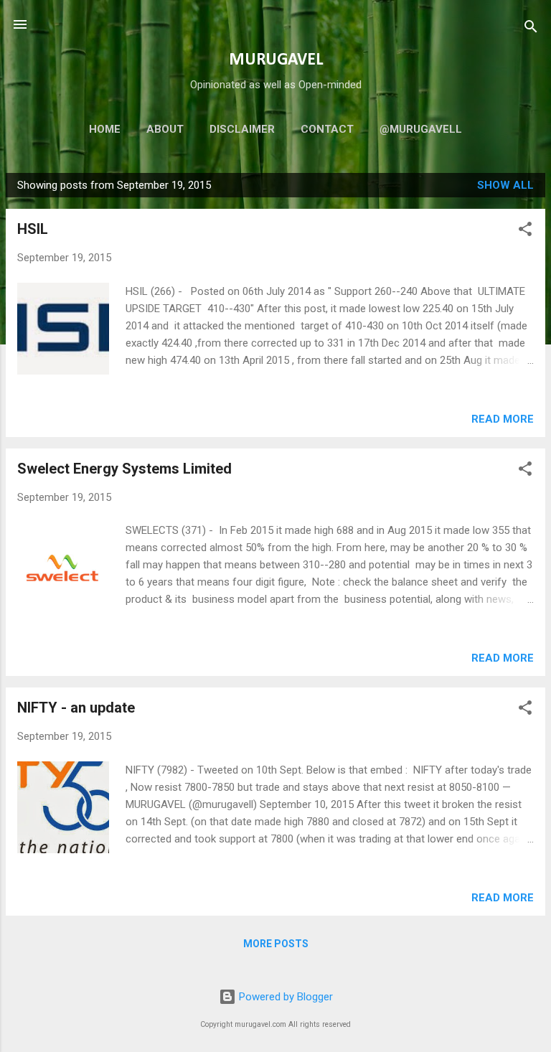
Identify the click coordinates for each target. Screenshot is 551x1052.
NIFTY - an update (76, 707)
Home (105, 129)
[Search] (531, 29)
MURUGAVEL (276, 60)
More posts (276, 943)
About (165, 129)
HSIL (32, 229)
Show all (505, 185)
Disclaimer (242, 129)
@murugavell (421, 129)
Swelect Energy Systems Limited (124, 468)
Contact (327, 129)
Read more (502, 419)
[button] (525, 231)
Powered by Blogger (284, 996)
